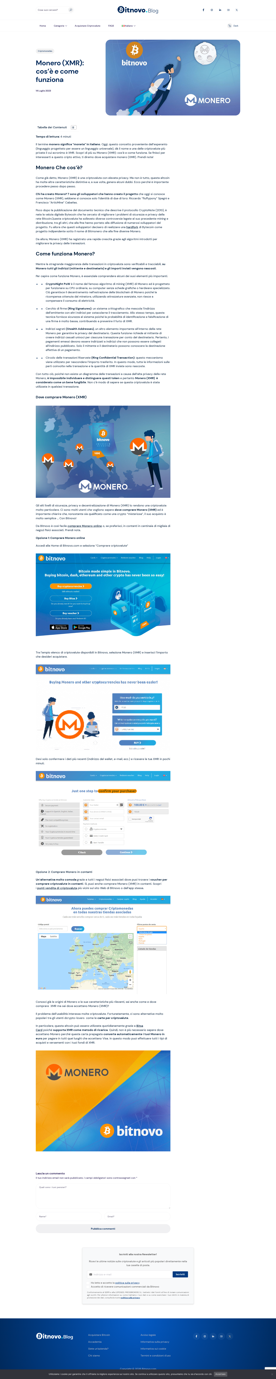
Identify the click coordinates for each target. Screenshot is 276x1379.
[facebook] (196, 1336)
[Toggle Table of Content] (72, 127)
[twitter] (229, 1336)
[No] (272, 1374)
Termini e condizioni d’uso (156, 1355)
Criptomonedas (45, 51)
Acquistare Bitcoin (99, 1335)
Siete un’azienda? (98, 1348)
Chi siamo (94, 1355)
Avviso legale (148, 1335)
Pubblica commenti (103, 1228)
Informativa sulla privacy (155, 1341)
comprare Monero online (85, 526)
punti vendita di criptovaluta (57, 888)
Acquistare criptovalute (87, 25)
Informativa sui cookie (153, 1348)
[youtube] (221, 1336)
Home (43, 25)
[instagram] (204, 1336)
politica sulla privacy (127, 1282)
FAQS (111, 25)
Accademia (95, 1341)
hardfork (132, 227)
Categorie (59, 25)
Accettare (220, 1374)
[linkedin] (213, 1336)
